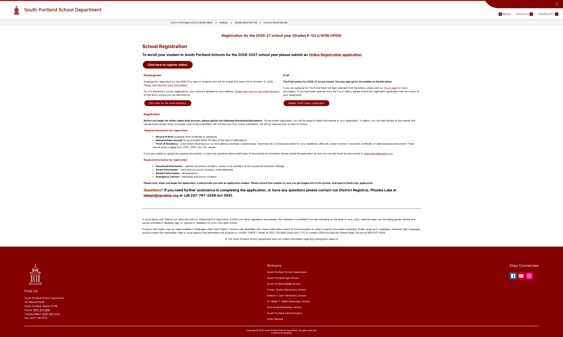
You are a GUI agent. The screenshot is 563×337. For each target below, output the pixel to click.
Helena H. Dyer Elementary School (286, 295)
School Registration (275, 22)
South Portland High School (283, 277)
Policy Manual (275, 319)
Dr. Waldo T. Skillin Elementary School (288, 301)
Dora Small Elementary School (284, 307)
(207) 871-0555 (41, 310)
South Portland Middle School (284, 283)
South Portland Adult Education (284, 313)
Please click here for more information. (165, 85)
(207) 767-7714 (51, 314)
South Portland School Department (192, 22)
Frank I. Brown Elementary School (286, 289)
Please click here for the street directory (257, 91)
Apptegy (288, 333)
